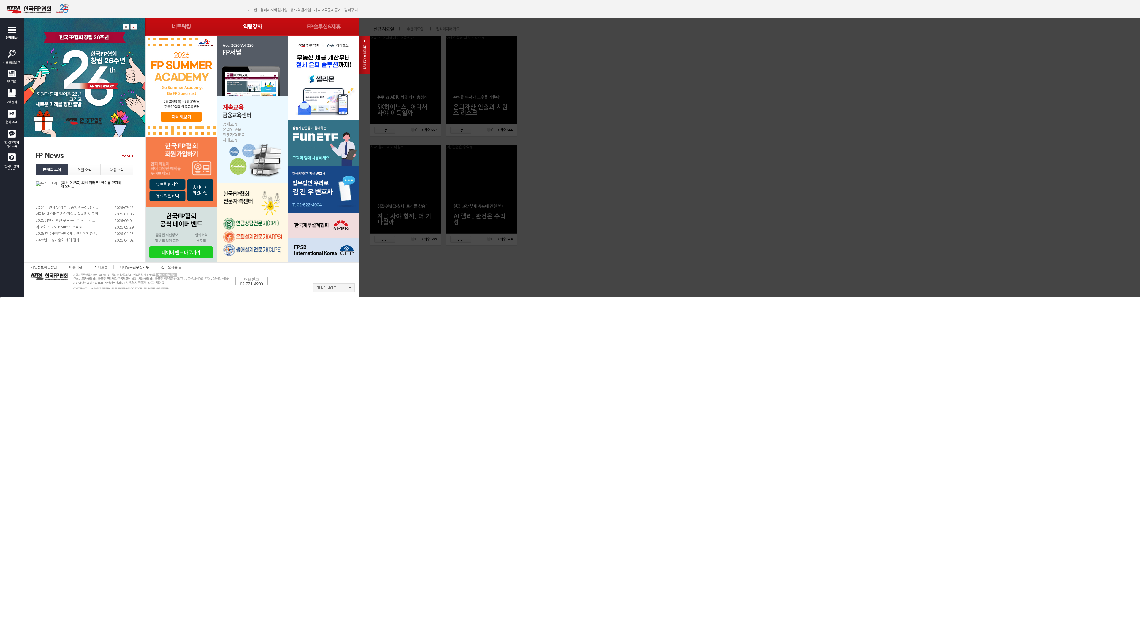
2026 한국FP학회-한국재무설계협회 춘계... (68, 233)
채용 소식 (117, 170)
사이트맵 (100, 267)
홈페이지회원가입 (273, 10)
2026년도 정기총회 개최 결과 (57, 240)
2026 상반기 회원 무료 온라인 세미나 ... (65, 220)
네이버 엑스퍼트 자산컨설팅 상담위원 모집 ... (69, 214)
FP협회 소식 (52, 170)
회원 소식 (84, 170)
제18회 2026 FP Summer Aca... (61, 227)
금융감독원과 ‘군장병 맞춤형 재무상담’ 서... (67, 207)
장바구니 (351, 10)
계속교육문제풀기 (327, 10)
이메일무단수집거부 (134, 267)
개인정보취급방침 (44, 267)
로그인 (252, 10)
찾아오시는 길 (171, 267)
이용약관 (75, 267)
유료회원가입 (300, 10)
